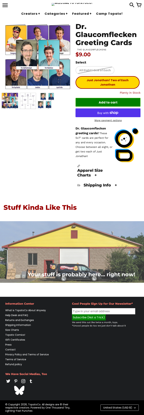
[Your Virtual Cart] (139, 5)
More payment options (108, 120)
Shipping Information (18, 325)
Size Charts (12, 330)
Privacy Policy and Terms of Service (27, 354)
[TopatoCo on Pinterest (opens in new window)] (16, 383)
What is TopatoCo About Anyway (25, 310)
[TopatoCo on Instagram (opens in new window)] (23, 383)
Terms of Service (15, 359)
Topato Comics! (15, 335)
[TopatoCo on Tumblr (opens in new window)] (31, 383)
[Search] (132, 5)
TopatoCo (34, 404)
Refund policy (13, 364)
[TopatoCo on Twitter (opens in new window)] (8, 383)
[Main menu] (5, 5)
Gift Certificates (15, 340)
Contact (10, 349)
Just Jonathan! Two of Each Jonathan (108, 82)
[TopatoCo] (72, 4)
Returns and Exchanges (19, 320)
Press (8, 344)
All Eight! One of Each (95, 70)
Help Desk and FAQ (16, 315)
